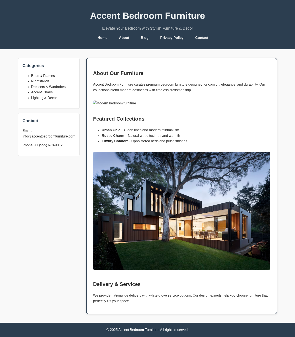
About (124, 38)
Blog (145, 38)
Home (102, 38)
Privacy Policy (172, 38)
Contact (201, 38)
